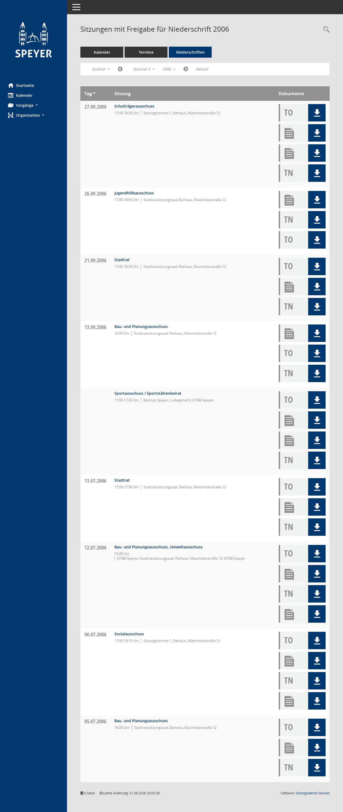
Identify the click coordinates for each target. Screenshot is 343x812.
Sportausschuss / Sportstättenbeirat (147, 393)
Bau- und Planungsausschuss (141, 326)
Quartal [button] (99, 69)
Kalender (24, 95)
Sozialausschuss (129, 633)
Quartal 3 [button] (142, 69)
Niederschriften (190, 52)
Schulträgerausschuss (134, 106)
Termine (146, 52)
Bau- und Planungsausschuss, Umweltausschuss (158, 546)
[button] (33, 105)
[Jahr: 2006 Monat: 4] (120, 69)
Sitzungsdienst (313, 793)
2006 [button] (167, 69)
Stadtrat (122, 259)
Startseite (25, 85)
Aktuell (202, 69)
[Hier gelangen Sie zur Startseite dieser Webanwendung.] (33, 39)
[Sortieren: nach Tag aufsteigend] (94, 94)
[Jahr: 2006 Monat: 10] (186, 69)
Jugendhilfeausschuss (134, 192)
